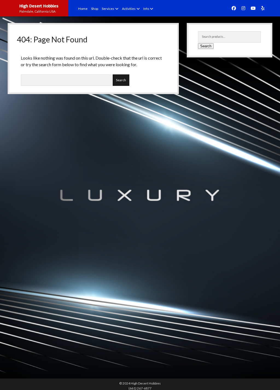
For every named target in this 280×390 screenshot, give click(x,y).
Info (146, 9)
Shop (94, 9)
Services (108, 9)
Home (83, 9)
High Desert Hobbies (39, 5)
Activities (129, 9)
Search (205, 46)
